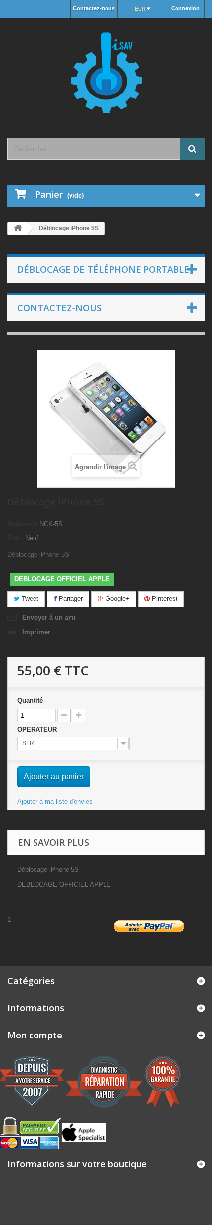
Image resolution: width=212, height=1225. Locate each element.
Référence (22, 524)
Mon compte (34, 1035)
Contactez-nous (94, 8)
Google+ (117, 598)
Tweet (29, 598)
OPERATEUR (38, 729)
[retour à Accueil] (17, 228)
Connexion (185, 8)
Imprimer (36, 632)
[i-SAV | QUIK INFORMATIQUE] (106, 69)
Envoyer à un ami (49, 617)
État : (15, 538)
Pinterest (163, 598)
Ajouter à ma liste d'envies (55, 801)
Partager (70, 598)
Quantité (30, 700)
